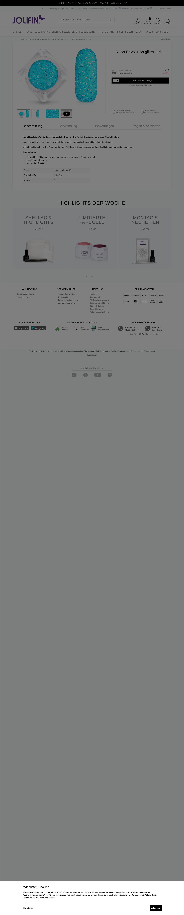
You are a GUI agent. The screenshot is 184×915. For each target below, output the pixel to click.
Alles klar (155, 908)
